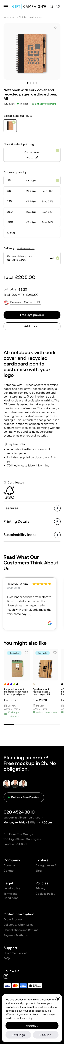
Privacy (40, 888)
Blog (39, 871)
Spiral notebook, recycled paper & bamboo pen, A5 (41, 692)
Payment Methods (16, 935)
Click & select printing (19, 144)
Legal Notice (12, 888)
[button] (27, 83)
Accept (32, 1026)
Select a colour (18, 116)
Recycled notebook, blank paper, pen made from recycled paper (16, 692)
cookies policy (24, 1018)
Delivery (19, 248)
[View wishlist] (58, 6)
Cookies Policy (45, 894)
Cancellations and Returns (21, 930)
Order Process (13, 919)
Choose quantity (15, 172)
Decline (45, 1035)
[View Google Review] (49, 623)
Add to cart (32, 326)
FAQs (7, 958)
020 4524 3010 (19, 812)
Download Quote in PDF (25, 302)
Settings (18, 1035)
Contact (9, 871)
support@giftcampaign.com (23, 817)
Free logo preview (32, 315)
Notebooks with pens (30, 17)
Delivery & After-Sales (18, 925)
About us (9, 865)
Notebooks (9, 17)
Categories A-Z (46, 865)
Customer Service (15, 953)
